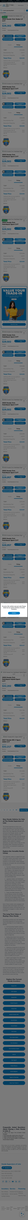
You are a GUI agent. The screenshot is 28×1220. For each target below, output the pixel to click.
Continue (14, 613)
